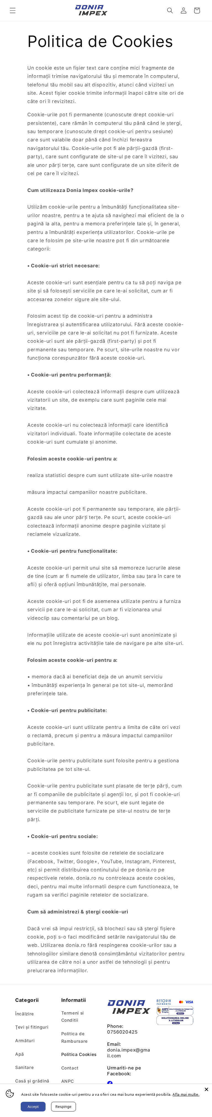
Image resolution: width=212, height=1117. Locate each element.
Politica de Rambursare (74, 1037)
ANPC (67, 1081)
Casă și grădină (32, 1081)
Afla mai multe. (186, 1094)
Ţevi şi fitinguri (31, 1027)
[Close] (206, 1089)
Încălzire (24, 1013)
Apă (19, 1054)
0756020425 (122, 1032)
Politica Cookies (79, 1054)
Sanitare (24, 1067)
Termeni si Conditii (72, 1016)
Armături (25, 1040)
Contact (70, 1068)
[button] (12, 10)
